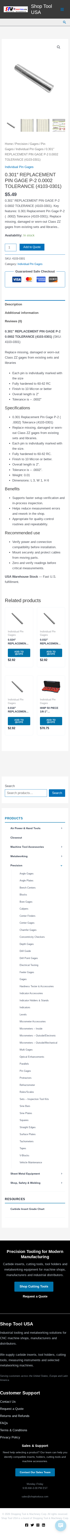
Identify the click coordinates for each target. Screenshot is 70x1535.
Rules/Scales (27, 1092)
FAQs (4, 1423)
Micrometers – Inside (31, 1028)
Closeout (16, 837)
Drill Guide (25, 951)
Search (10, 786)
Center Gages (27, 922)
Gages (23, 979)
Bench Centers (28, 887)
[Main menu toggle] (62, 9)
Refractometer (27, 1085)
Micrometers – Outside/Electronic (38, 1035)
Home (9, 143)
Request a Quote (35, 1296)
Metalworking (19, 856)
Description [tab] (13, 304)
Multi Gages (26, 1049)
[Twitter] (32, 1525)
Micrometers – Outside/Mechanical (38, 1042)
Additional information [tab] (21, 313)
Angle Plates (26, 880)
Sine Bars (25, 1106)
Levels (23, 1014)
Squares (24, 1120)
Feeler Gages (27, 972)
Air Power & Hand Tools (25, 828)
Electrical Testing (29, 965)
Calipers (24, 908)
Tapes (23, 1148)
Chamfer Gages (28, 930)
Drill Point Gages (29, 958)
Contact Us (8, 1401)
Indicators (25, 1007)
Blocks (23, 894)
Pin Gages (25, 1071)
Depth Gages (27, 944)
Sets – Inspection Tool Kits (34, 1099)
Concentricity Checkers (32, 937)
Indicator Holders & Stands (34, 1000)
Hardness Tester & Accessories (37, 986)
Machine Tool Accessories (27, 846)
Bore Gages (26, 901)
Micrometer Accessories (33, 1021)
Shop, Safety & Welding (25, 1182)
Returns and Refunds (14, 1416)
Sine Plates (26, 1113)
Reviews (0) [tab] (13, 321)
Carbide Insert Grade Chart (27, 1208)
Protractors (26, 1077)
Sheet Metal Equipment (25, 1173)
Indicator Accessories (31, 993)
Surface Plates (28, 1134)
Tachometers (27, 1141)
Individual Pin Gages (29, 149)
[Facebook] (26, 1525)
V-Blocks (24, 1155)
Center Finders (27, 915)
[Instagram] (38, 1525)
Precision (16, 865)
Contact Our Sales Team (35, 1472)
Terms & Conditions (13, 1430)
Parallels (24, 1063)
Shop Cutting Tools (34, 1286)
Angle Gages (27, 873)
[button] (64, 22)
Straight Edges (28, 1127)
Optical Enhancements (32, 1056)
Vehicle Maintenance (31, 1162)
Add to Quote (32, 247)
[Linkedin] (43, 1525)
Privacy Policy (10, 1437)
